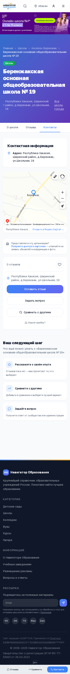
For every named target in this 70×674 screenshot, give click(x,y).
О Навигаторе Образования (21, 557)
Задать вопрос (35, 300)
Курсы (7, 533)
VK (6, 620)
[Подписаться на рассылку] (63, 603)
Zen (42, 620)
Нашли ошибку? (36, 322)
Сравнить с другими (37, 312)
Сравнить (36, 669)
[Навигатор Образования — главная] (9, 6)
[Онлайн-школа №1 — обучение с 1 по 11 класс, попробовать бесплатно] (35, 23)
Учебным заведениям (17, 564)
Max (33, 620)
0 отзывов (13, 264)
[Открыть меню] (63, 6)
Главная (8, 48)
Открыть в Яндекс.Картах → (48, 229)
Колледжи (10, 519)
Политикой (45, 612)
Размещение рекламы (17, 571)
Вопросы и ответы (15, 577)
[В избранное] (59, 264)
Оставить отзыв (35, 289)
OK (15, 620)
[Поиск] (25, 6)
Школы (22, 48)
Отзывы (31, 127)
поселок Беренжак (44, 48)
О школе (12, 127)
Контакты (50, 127)
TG (24, 620)
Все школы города (59, 105)
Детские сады (12, 506)
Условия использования (42, 642)
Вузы (6, 526)
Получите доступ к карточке (28, 246)
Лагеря (7, 540)
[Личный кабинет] (53, 6)
